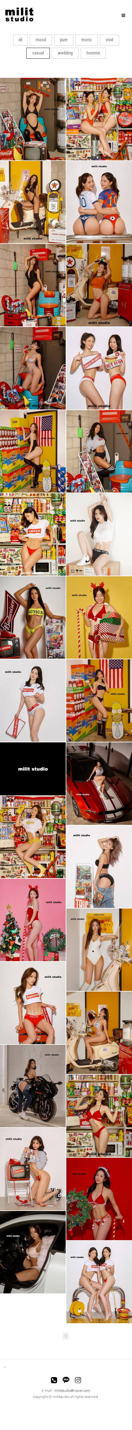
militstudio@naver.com (72, 1390)
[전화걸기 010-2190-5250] (54, 1381)
